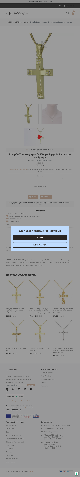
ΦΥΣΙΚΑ (40, 237)
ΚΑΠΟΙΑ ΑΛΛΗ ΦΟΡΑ (40, 245)
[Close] (67, 228)
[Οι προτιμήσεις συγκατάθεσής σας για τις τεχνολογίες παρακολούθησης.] (76, 473)
